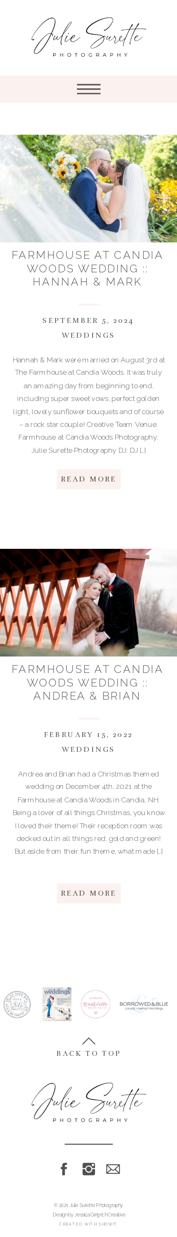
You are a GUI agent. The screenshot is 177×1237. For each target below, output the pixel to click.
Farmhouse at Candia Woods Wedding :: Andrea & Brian (88, 683)
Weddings (88, 335)
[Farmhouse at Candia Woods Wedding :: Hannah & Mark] (88, 188)
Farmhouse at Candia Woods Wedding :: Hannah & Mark (88, 268)
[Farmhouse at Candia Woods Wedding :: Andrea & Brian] (88, 603)
